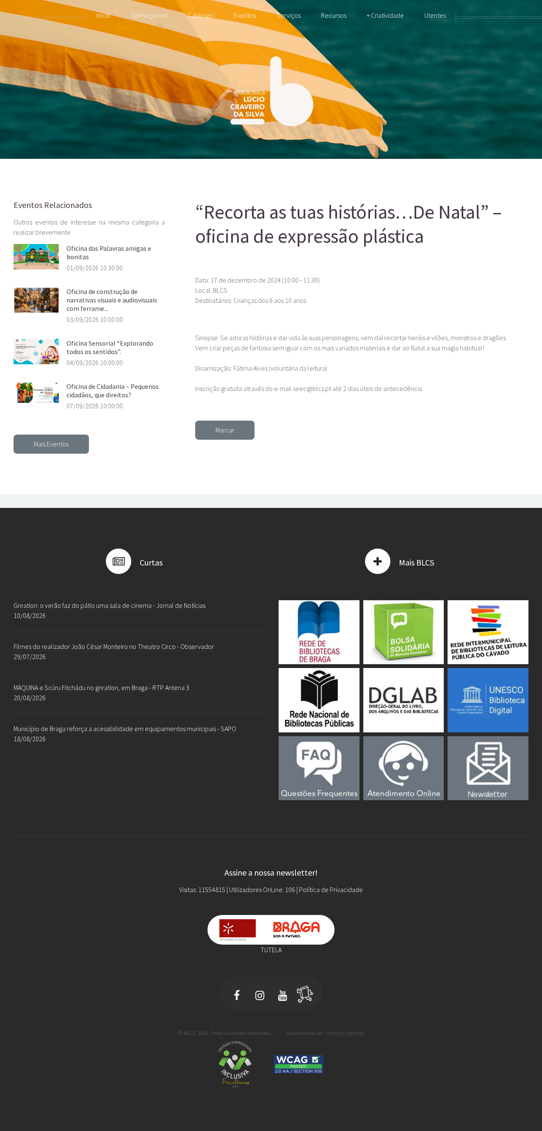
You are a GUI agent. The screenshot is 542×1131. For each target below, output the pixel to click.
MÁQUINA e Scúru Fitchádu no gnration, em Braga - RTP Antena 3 (101, 687)
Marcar (225, 430)
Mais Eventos (51, 444)
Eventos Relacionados (53, 205)
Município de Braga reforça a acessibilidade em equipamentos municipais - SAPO (125, 728)
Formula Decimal (345, 1032)
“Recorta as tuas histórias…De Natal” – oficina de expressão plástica (348, 224)
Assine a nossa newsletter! (271, 872)
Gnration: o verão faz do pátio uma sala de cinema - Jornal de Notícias (109, 605)
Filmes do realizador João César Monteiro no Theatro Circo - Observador (114, 646)
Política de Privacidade (331, 889)
